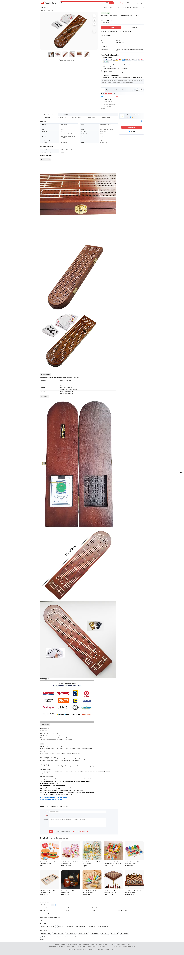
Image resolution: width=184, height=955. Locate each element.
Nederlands (95, 946)
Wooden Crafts (69, 926)
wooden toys (43, 907)
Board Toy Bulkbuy (77, 937)
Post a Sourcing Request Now (80, 831)
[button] (113, 117)
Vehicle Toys (60, 926)
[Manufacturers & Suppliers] (48, 2)
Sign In (103, 108)
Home (41, 10)
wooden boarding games (45, 913)
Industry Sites (101, 944)
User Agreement (100, 949)
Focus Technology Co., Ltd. (82, 949)
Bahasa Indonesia (131, 946)
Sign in (142, 3)
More (41, 939)
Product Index (117, 944)
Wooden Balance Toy (80, 926)
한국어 (103, 946)
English (58, 946)
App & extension (126, 7)
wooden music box (44, 910)
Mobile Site (123, 944)
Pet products (95, 913)
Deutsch (89, 946)
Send (51, 831)
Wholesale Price (94, 944)
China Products (64, 944)
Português (68, 946)
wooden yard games (70, 907)
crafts (93, 910)
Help (118, 7)
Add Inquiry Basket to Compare (69, 60)
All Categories (45, 7)
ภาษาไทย (115, 946)
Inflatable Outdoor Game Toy (47, 937)
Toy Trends (67, 937)
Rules (143, 7)
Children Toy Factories (58, 933)
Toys (45, 10)
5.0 (126, 117)
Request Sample (127, 31)
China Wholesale (86, 944)
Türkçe (120, 946)
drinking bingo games (97, 907)
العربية (99, 946)
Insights (128, 944)
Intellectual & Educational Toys (48, 926)
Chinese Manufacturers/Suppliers (74, 944)
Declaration (107, 949)
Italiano (84, 946)
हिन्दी (111, 946)
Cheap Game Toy (95, 933)
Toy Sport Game (124, 933)
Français (73, 946)
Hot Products (56, 944)
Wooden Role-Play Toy (103, 926)
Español (63, 946)
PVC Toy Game (114, 933)
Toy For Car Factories (83, 933)
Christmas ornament (122, 910)
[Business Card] (141, 121)
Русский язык (79, 946)
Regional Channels (109, 944)
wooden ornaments (122, 907)
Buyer (110, 7)
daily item (68, 910)
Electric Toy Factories (70, 933)
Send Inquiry (111, 27)
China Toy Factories (45, 933)
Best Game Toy (105, 933)
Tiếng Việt (125, 946)
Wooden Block (91, 926)
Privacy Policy (113, 949)
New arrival (68, 913)
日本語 (107, 946)
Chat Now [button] (134, 27)
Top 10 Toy (59, 937)
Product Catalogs (60, 904)
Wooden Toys (50, 10)
